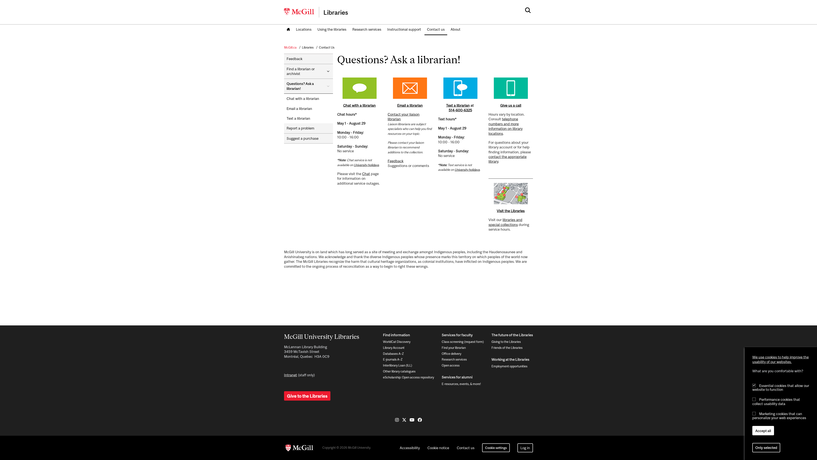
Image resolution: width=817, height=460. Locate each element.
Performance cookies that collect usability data (776, 401)
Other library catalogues (399, 371)
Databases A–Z (393, 353)
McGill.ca (290, 47)
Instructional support (404, 29)
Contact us (436, 29)
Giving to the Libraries (506, 342)
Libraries (308, 47)
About (455, 29)
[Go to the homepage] (288, 29)
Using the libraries (331, 29)
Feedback (294, 59)
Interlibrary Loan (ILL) (397, 365)
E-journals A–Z (393, 359)
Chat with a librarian (303, 98)
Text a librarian (298, 118)
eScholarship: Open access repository (408, 377)
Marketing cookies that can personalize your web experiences (779, 416)
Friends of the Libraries (507, 347)
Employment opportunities (509, 366)
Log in (525, 448)
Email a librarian (299, 108)
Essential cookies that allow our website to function (780, 387)
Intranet (290, 375)
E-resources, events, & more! (461, 384)
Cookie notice (438, 448)
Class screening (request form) (463, 342)
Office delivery (451, 353)
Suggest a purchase (303, 138)
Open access (451, 365)
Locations (303, 29)
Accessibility (410, 448)
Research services (366, 29)
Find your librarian (454, 347)
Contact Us (326, 47)
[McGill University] (299, 12)
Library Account (393, 347)
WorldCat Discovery (396, 342)
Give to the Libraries (307, 395)
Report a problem (300, 128)
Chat (366, 174)
